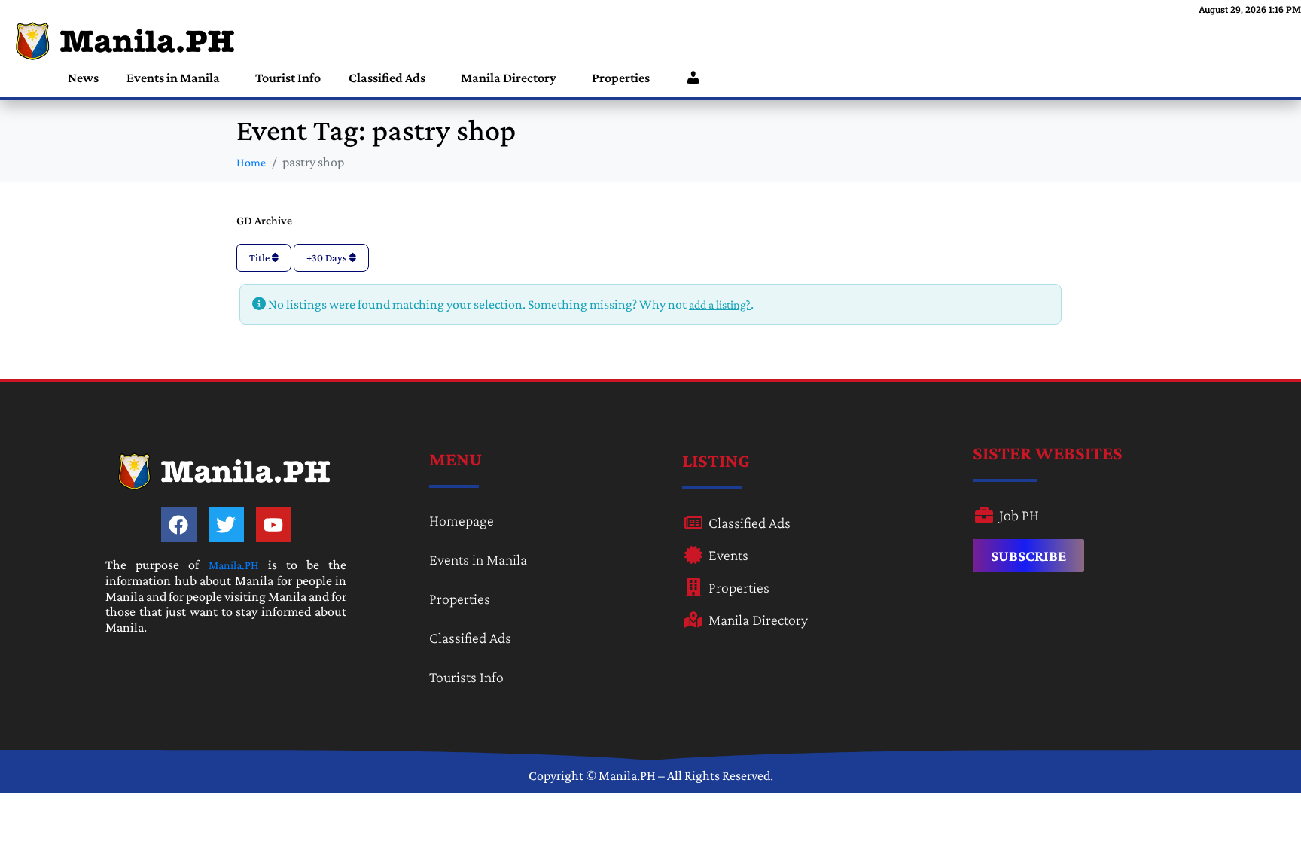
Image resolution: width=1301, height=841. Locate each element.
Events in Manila (173, 77)
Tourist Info (288, 77)
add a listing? (720, 304)
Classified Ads (387, 77)
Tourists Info (466, 677)
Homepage (461, 520)
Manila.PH (234, 565)
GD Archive (264, 220)
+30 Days (327, 257)
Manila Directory (508, 77)
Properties (621, 77)
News (83, 77)
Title (260, 257)
